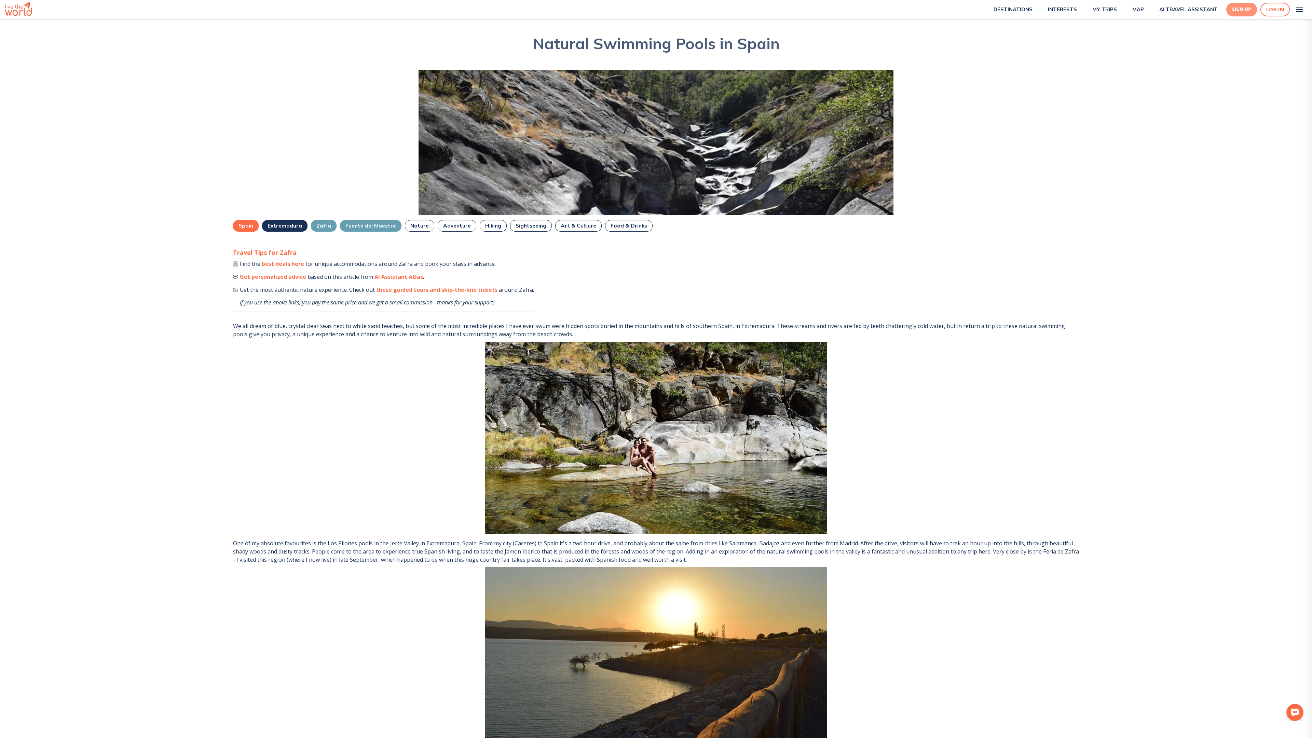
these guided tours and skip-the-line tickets (436, 289)
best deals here (283, 264)
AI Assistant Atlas (398, 277)
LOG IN (1275, 9)
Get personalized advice (273, 277)
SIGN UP (1241, 9)
